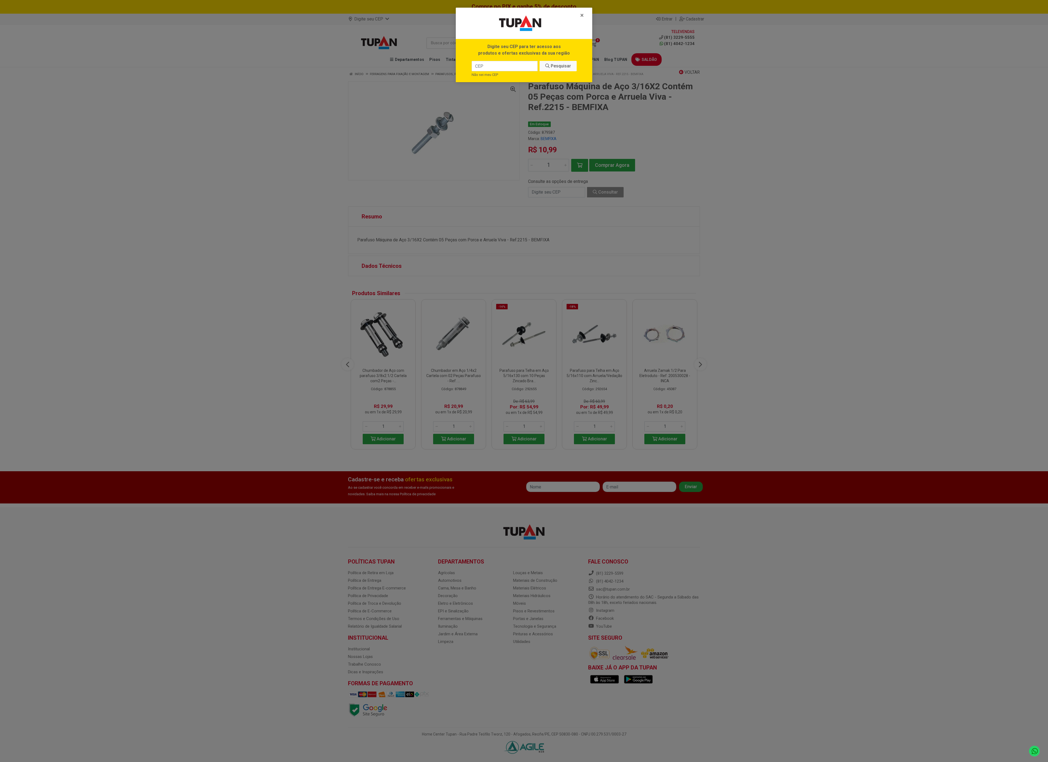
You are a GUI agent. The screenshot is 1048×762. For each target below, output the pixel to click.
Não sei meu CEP (485, 75)
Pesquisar (560, 66)
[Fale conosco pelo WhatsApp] (1034, 751)
